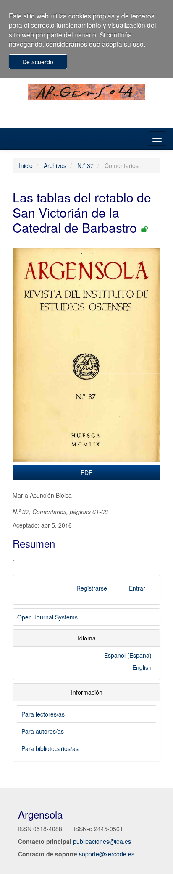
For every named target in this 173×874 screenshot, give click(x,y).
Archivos (55, 165)
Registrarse (91, 588)
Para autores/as (42, 731)
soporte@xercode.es (106, 854)
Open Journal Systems (47, 617)
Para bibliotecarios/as (50, 748)
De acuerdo (37, 62)
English (142, 667)
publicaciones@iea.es (102, 841)
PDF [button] (86, 472)
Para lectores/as (43, 714)
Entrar (137, 588)
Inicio (26, 165)
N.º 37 (85, 165)
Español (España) (128, 655)
